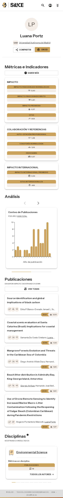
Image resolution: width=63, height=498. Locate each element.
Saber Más (31, 73)
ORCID (42, 49)
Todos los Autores (17, 474)
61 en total (22, 216)
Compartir (23, 50)
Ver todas (31, 289)
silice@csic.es (31, 495)
